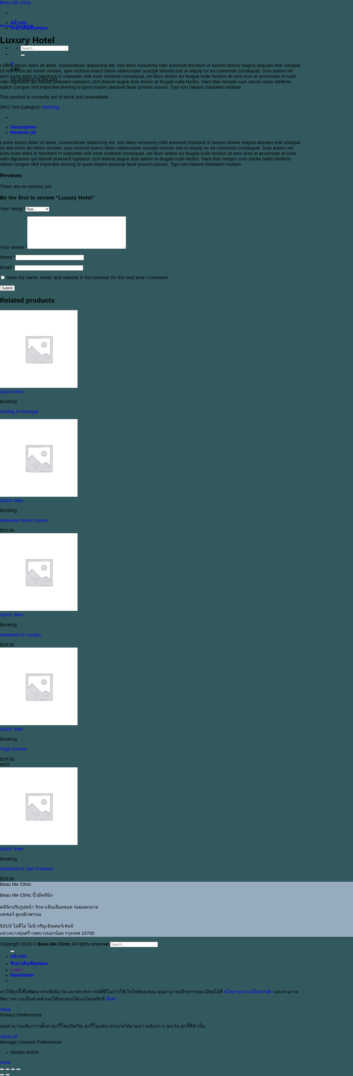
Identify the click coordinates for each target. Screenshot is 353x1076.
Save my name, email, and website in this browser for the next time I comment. (87, 277)
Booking (24, 25)
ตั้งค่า (111, 998)
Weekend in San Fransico (26, 868)
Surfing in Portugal (19, 411)
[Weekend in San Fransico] (39, 843)
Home (6, 25)
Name (8, 257)
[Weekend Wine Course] (39, 495)
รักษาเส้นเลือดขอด (29, 963)
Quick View (11, 391)
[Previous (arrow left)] (2, 1074)
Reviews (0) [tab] (23, 132)
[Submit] (23, 55)
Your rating (12, 208)
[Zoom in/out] (2, 1069)
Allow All (8, 1036)
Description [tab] (23, 127)
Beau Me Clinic (15, 2)
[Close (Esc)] (18, 1069)
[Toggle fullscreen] (7, 1069)
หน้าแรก (18, 22)
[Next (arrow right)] (7, 1074)
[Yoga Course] (39, 723)
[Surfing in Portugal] (39, 386)
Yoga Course (13, 749)
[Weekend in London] (39, 609)
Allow (5, 1009)
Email (7, 267)
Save (5, 1062)
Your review (13, 247)
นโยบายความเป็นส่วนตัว (248, 991)
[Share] (13, 1069)
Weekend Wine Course (24, 520)
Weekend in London (20, 634)
